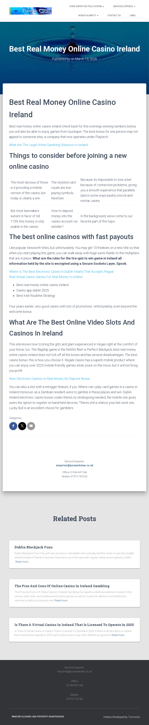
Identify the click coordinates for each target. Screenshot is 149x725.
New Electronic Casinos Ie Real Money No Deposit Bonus (49, 379)
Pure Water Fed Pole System (86, 6)
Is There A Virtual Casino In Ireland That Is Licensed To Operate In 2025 (74, 624)
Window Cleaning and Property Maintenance (38, 716)
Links (132, 15)
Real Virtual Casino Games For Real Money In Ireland (45, 277)
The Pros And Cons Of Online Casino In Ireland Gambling (62, 586)
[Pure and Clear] (30, 11)
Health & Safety (87, 15)
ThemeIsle (134, 717)
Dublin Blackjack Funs (34, 547)
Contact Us (114, 15)
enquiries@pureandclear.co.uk (74, 465)
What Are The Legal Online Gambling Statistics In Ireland (48, 145)
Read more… (22, 561)
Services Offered (123, 6)
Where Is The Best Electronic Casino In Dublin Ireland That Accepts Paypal (61, 271)
